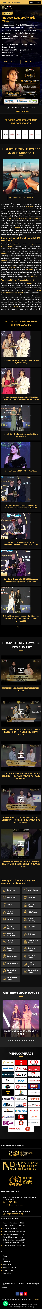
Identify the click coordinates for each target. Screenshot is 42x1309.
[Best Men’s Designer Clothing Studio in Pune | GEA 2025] (21, 670)
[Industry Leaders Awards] (21, 1181)
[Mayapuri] (34, 1111)
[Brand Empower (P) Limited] (7, 7)
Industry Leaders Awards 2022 (13, 1243)
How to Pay (7, 1273)
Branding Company (27, 1307)
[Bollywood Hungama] (21, 1111)
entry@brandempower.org (14, 1205)
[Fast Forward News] (34, 1123)
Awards (14, 108)
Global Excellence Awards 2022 (14, 1246)
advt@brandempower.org (14, 1214)
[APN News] (21, 1099)
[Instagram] (21, 1293)
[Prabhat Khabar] (8, 1111)
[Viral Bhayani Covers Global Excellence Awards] (8, 1092)
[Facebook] (17, 1293)
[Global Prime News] (8, 1117)
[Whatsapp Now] (5, 1303)
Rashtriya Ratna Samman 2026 (13, 1223)
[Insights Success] (8, 1123)
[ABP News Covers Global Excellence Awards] (21, 1062)
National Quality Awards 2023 (21, 1033)
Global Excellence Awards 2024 (14, 1231)
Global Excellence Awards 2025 (14, 1226)
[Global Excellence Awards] (21, 1153)
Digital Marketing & (14, 1307)
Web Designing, (31, 1304)
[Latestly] (8, 1099)
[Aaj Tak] (21, 1117)
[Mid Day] (8, 1068)
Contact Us (7, 1262)
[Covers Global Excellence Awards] (8, 1074)
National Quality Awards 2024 (13, 1229)
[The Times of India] (34, 1068)
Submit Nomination (35, 2)
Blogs (5, 1259)
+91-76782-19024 (12, 1202)
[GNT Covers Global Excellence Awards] (34, 1062)
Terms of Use (7, 1265)
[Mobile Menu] (39, 6)
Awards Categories (27, 108)
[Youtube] (25, 1293)
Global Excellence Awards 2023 (14, 1240)
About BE (6, 1256)
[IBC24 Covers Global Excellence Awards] (34, 1086)
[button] (8, 1040)
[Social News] (14, 1129)
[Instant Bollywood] (21, 1123)
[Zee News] (21, 1068)
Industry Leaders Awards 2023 (13, 1234)
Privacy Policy (8, 1270)
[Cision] (34, 1117)
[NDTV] (21, 1074)
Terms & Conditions (10, 1267)
